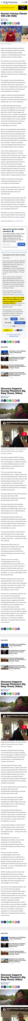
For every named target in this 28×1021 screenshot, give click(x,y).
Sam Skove (5, 19)
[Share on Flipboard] (16, 23)
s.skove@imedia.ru (18, 221)
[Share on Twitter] (5, 23)
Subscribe (21, 244)
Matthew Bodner (6, 396)
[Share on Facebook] (2, 23)
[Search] (24, 2)
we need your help (18, 294)
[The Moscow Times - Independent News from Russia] (10, 2)
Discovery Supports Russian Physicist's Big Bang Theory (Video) (13, 391)
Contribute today (22, 7)
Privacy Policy (15, 247)
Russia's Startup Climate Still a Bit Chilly (14, 14)
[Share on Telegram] (7, 23)
